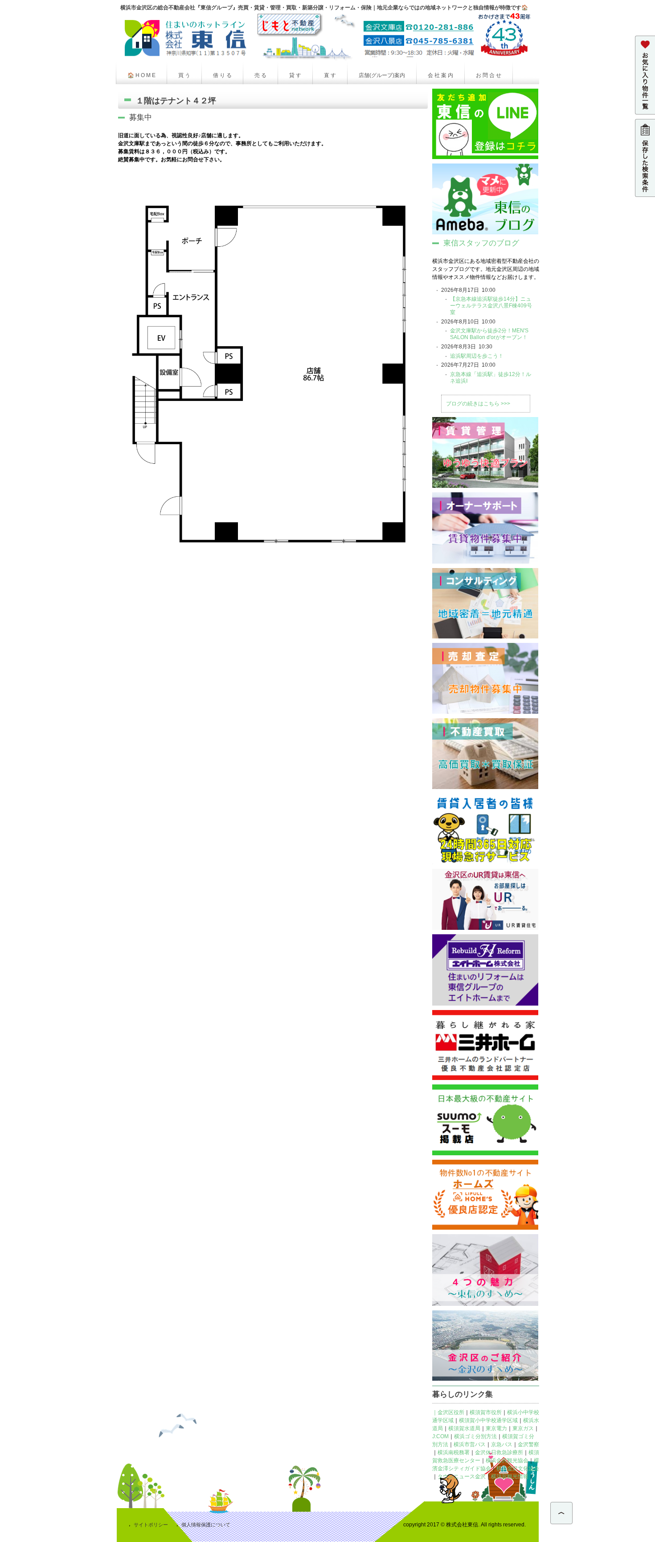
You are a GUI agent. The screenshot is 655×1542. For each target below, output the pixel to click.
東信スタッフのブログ (481, 243)
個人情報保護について (205, 1524)
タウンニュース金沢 (462, 1476)
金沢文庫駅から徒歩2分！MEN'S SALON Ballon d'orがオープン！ (489, 333)
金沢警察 (528, 1444)
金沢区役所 (451, 1412)
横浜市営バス (470, 1444)
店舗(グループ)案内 (382, 75)
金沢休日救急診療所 (499, 1452)
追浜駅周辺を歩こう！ (477, 356)
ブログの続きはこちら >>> (478, 404)
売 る (260, 75)
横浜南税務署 (454, 1452)
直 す (330, 75)
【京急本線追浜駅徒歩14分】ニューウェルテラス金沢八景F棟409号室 (491, 305)
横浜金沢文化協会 (517, 1468)
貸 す (295, 75)
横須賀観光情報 (509, 1476)
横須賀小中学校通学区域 (488, 1420)
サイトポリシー (151, 1524)
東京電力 (496, 1428)
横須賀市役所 (486, 1412)
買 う (184, 75)
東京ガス (523, 1428)
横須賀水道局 (464, 1428)
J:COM (440, 1436)
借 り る (222, 75)
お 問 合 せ (488, 75)
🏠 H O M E (141, 75)
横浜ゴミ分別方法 (475, 1436)
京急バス (501, 1444)
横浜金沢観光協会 (507, 1460)
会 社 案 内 (440, 75)
